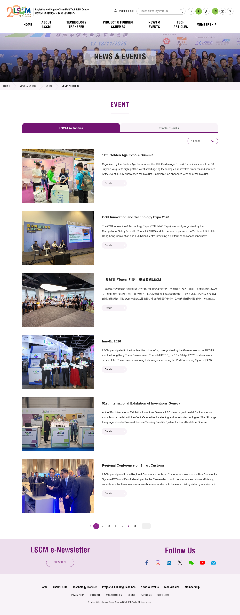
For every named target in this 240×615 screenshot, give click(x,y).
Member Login (126, 11)
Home (6, 86)
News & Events (27, 86)
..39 (135, 526)
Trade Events (169, 128)
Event (49, 86)
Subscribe (60, 562)
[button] (213, 562)
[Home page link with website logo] (48, 11)
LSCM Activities (71, 128)
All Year (195, 141)
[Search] (181, 11)
